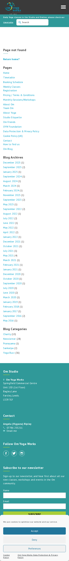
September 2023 (12, 199)
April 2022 (9, 232)
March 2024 (9, 185)
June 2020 (8, 292)
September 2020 (12, 283)
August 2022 (10, 213)
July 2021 (8, 250)
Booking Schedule (13, 82)
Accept (34, 530)
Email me (12, 430)
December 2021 (12, 241)
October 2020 (10, 278)
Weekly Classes (11, 86)
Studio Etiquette (12, 117)
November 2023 (12, 195)
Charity (7, 334)
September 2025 (12, 167)
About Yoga (9, 112)
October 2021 (10, 246)
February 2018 (11, 306)
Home (6, 72)
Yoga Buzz (9, 352)
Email (6, 501)
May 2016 (8, 320)
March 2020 (9, 297)
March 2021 (9, 260)
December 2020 (12, 274)
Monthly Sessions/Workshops (19, 99)
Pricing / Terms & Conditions (19, 95)
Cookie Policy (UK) (13, 135)
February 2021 (11, 264)
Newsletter (9, 338)
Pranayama (9, 343)
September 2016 (12, 315)
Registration (10, 90)
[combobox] (32, 22)
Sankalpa (8, 348)
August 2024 (10, 181)
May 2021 (8, 255)
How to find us (11, 144)
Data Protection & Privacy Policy (21, 131)
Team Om (8, 108)
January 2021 (10, 269)
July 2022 (8, 218)
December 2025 (12, 162)
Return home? (11, 59)
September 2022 (12, 209)
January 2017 (10, 311)
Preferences (34, 548)
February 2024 (11, 190)
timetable (8, 22)
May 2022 (8, 227)
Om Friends (9, 122)
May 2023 (8, 204)
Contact (7, 140)
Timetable (9, 77)
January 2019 (10, 301)
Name (6, 490)
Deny (34, 539)
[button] (63, 7)
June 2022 (8, 222)
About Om (8, 104)
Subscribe (34, 514)
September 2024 (12, 176)
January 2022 (10, 236)
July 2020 (8, 288)
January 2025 (10, 171)
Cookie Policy (6, 556)
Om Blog (8, 148)
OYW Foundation (12, 126)
